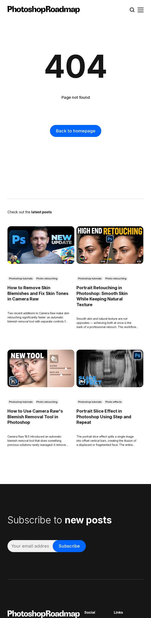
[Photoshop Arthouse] (82, 258)
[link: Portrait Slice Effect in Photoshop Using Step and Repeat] (109, 386)
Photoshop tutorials (21, 278)
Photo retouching (46, 278)
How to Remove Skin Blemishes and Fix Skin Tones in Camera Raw (37, 293)
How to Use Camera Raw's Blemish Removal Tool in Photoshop (35, 417)
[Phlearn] (82, 381)
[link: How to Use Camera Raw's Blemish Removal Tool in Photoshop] (40, 386)
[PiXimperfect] (13, 381)
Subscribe (69, 546)
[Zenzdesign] (13, 258)
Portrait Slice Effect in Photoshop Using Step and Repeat (103, 417)
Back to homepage (75, 130)
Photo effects (113, 402)
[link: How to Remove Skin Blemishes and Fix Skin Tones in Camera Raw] (40, 262)
